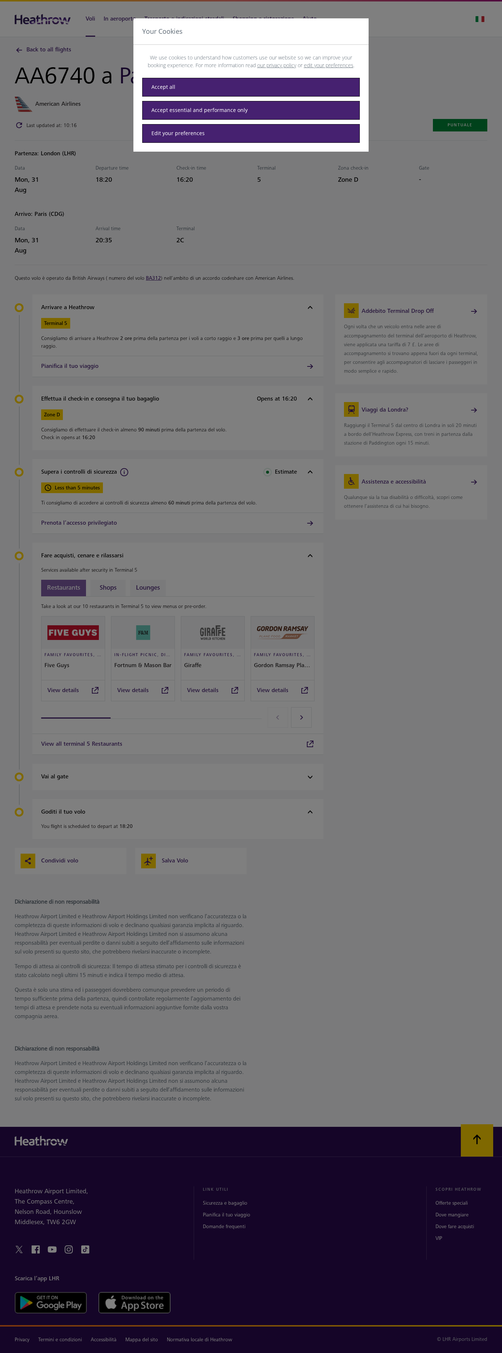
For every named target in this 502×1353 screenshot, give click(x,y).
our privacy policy (276, 65)
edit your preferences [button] (329, 65)
